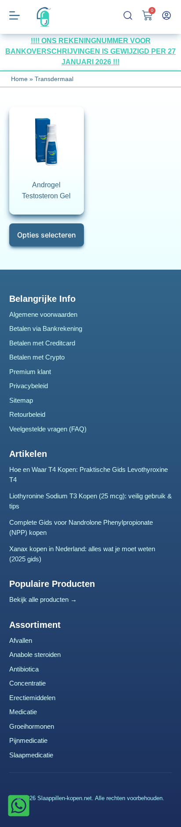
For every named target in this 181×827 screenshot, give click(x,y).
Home (19, 78)
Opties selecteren (46, 234)
